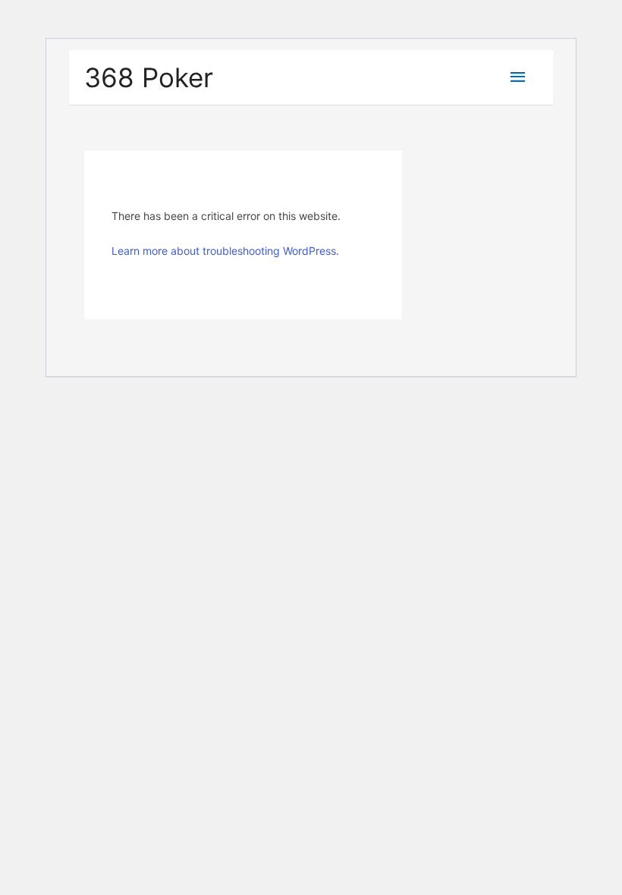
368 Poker (148, 77)
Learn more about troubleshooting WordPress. (225, 250)
